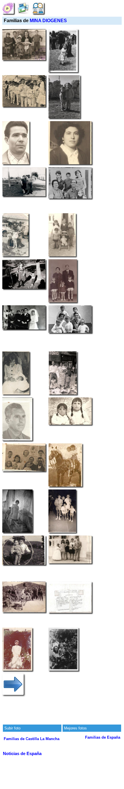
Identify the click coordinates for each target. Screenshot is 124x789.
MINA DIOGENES (48, 20)
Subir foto (12, 728)
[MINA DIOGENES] (8, 8)
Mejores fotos (75, 728)
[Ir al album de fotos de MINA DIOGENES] (23, 8)
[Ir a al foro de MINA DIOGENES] (38, 8)
